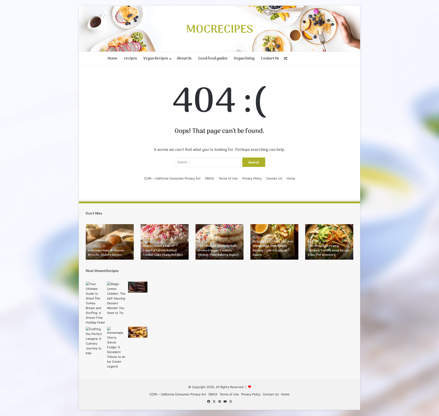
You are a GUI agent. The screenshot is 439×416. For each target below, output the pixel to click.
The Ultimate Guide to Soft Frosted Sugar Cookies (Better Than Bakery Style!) (218, 250)
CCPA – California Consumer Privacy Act (172, 178)
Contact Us (270, 59)
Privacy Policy (252, 178)
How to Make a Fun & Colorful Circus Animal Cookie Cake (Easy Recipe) (163, 250)
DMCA (209, 178)
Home (113, 59)
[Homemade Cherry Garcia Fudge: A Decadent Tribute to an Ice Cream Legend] (116, 348)
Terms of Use (228, 178)
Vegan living (244, 59)
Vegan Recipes (155, 59)
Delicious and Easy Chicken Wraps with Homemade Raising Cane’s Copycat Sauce (273, 248)
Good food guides (213, 59)
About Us (184, 59)
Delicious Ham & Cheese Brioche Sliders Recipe (106, 253)
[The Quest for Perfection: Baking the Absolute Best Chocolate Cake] (137, 287)
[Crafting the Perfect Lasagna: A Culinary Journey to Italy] (95, 341)
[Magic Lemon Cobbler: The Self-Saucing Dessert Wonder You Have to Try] (116, 298)
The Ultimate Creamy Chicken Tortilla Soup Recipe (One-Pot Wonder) (329, 250)
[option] (110, 242)
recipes (130, 59)
